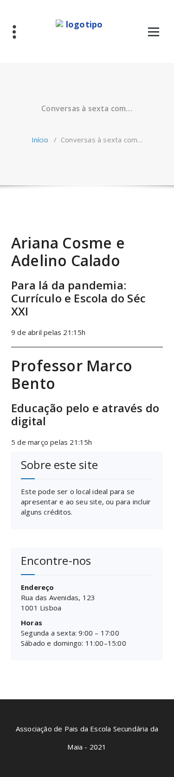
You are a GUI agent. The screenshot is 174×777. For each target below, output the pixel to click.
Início (40, 139)
